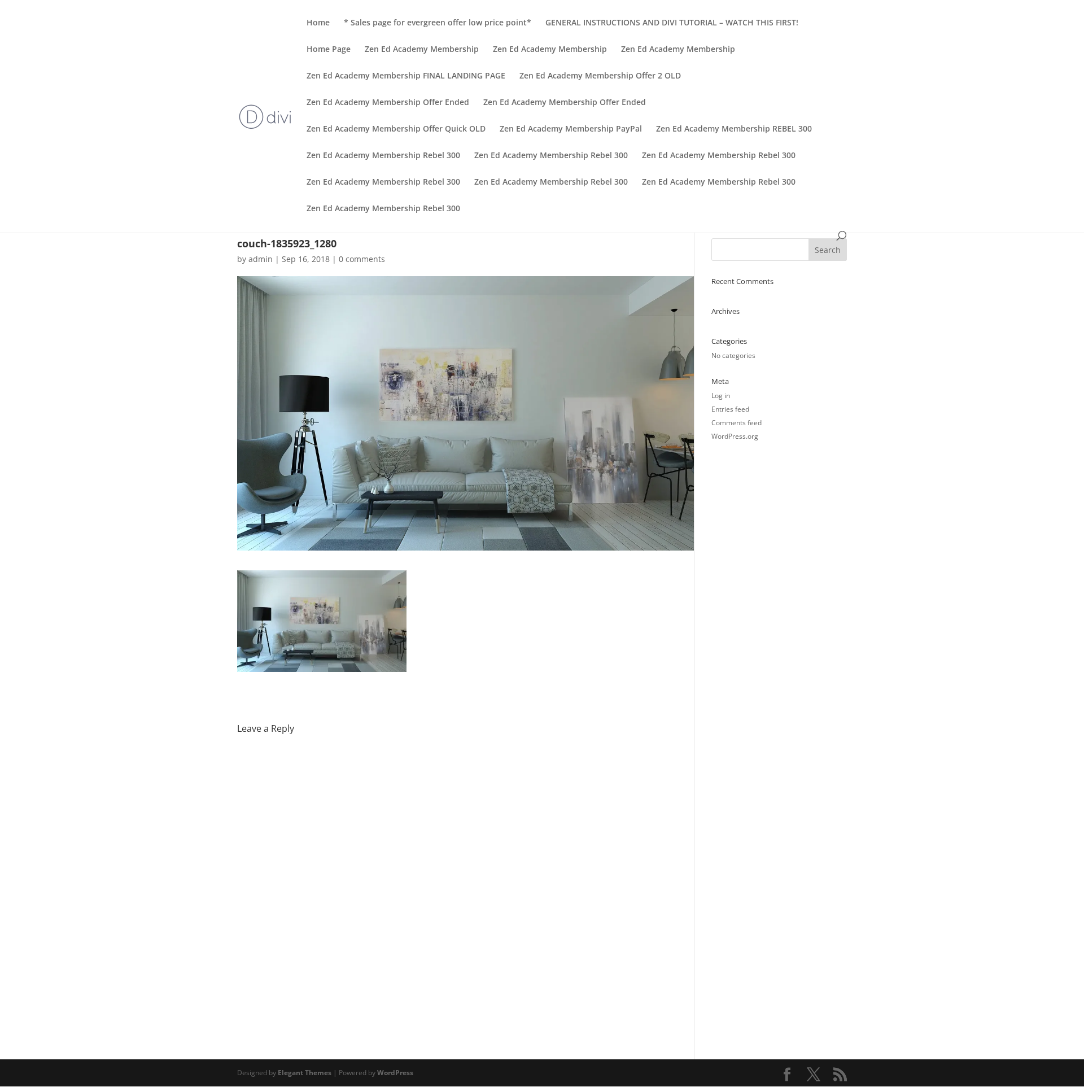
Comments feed (736, 422)
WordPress (395, 1072)
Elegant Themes (304, 1072)
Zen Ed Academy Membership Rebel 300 (383, 155)
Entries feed (730, 409)
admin (260, 259)
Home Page (329, 49)
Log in (720, 395)
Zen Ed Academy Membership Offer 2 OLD (600, 76)
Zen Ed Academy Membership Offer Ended (388, 102)
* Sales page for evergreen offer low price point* (437, 23)
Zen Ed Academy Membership (422, 49)
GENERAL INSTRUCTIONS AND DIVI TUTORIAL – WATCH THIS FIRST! (671, 23)
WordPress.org (734, 436)
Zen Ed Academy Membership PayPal (571, 129)
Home (318, 23)
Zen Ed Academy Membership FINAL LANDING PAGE (406, 76)
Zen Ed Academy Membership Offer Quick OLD (396, 129)
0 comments (362, 259)
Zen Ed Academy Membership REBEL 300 (734, 129)
